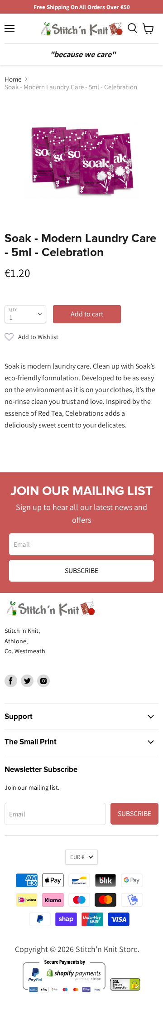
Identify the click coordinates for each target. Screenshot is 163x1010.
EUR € (77, 857)
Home (13, 79)
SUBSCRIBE (81, 570)
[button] (81, 337)
